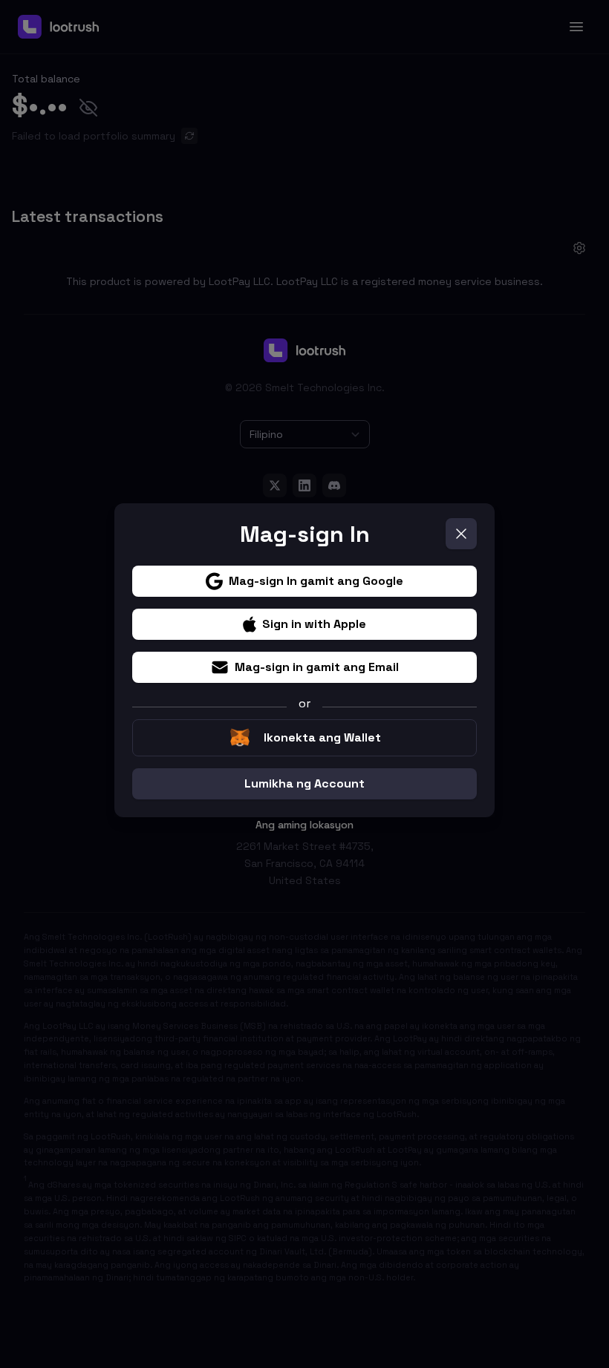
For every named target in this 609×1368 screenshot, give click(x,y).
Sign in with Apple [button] (314, 624)
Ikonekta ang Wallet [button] (322, 737)
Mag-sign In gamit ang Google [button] (316, 581)
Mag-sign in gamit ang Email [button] (317, 667)
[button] (461, 533)
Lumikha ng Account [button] (304, 783)
